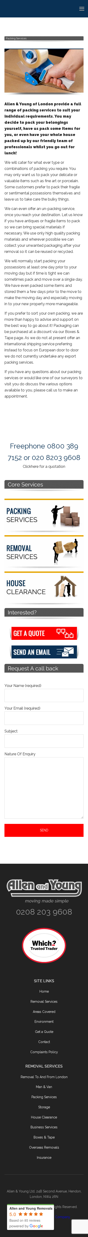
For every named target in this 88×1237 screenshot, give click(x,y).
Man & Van (44, 1087)
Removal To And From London (44, 1077)
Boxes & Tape (44, 1137)
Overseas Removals (44, 1147)
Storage (44, 1107)
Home (44, 991)
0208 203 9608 (44, 911)
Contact (44, 1042)
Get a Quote (44, 1032)
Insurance (44, 1157)
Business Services (44, 1127)
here (34, 466)
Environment (44, 1021)
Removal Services (44, 1001)
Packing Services (44, 1097)
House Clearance (44, 1117)
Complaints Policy (44, 1052)
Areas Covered (44, 1012)
